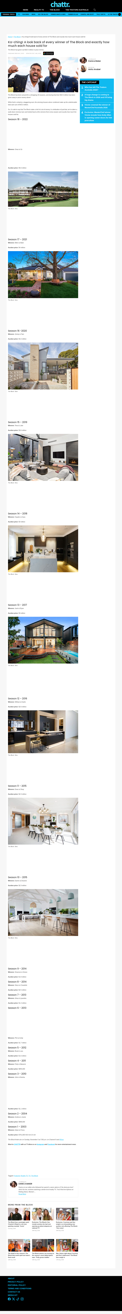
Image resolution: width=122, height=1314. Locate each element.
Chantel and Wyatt (87, 14)
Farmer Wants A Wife (58, 14)
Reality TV (39, 10)
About (11, 1278)
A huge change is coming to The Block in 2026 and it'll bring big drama (98, 97)
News (25, 10)
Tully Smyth (101, 14)
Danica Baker (94, 61)
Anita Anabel (94, 69)
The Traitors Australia (77, 10)
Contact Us (14, 1292)
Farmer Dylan (73, 14)
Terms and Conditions (19, 1288)
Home (10, 37)
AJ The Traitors (113, 14)
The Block (55, 10)
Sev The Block (43, 14)
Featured (25, 14)
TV (19, 14)
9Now (61, 1139)
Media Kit (12, 1295)
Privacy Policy (16, 1282)
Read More (22, 1194)
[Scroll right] (119, 14)
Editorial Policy (17, 1285)
